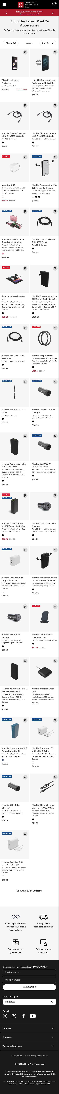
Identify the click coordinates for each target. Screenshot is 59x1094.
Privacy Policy (29, 1056)
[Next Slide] (52, 12)
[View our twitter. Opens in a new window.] (14, 1016)
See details (39, 13)
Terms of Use (17, 1056)
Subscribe (29, 987)
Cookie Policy (42, 1056)
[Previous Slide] (6, 12)
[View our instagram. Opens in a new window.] (5, 1016)
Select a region (10, 997)
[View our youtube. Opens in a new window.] (33, 1016)
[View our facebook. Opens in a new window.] (23, 1016)
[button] (29, 1028)
